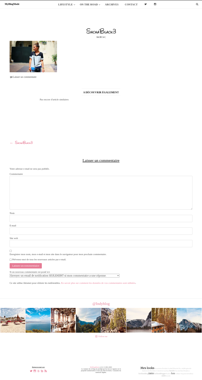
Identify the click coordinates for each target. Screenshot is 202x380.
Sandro (172, 371)
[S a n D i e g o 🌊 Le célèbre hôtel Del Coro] (12, 320)
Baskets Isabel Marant (170, 368)
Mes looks (147, 368)
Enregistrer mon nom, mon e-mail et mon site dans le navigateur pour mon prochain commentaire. (58, 254)
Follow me (102, 336)
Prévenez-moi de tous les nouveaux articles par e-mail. (39, 259)
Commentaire (16, 174)
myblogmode (186, 368)
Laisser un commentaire (24, 77)
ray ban (166, 371)
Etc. (180, 368)
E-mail (13, 225)
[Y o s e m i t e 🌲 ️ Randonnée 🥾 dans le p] (88, 320)
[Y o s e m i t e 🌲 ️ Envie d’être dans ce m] (63, 320)
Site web (14, 238)
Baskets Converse (156, 371)
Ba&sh (168, 374)
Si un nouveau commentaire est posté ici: (30, 272)
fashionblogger (160, 374)
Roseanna (158, 368)
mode (168, 376)
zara (151, 373)
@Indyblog (101, 304)
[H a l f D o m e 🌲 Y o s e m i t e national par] (189, 320)
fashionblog (143, 374)
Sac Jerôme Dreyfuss (182, 371)
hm (173, 373)
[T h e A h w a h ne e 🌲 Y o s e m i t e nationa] (164, 320)
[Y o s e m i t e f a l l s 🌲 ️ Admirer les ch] (113, 320)
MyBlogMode (94, 367)
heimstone (146, 371)
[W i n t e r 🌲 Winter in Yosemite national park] (138, 320)
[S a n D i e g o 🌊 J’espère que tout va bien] (38, 320)
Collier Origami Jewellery (184, 374)
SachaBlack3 (21, 143)
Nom (12, 213)
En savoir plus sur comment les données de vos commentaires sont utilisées (98, 283)
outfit (163, 376)
